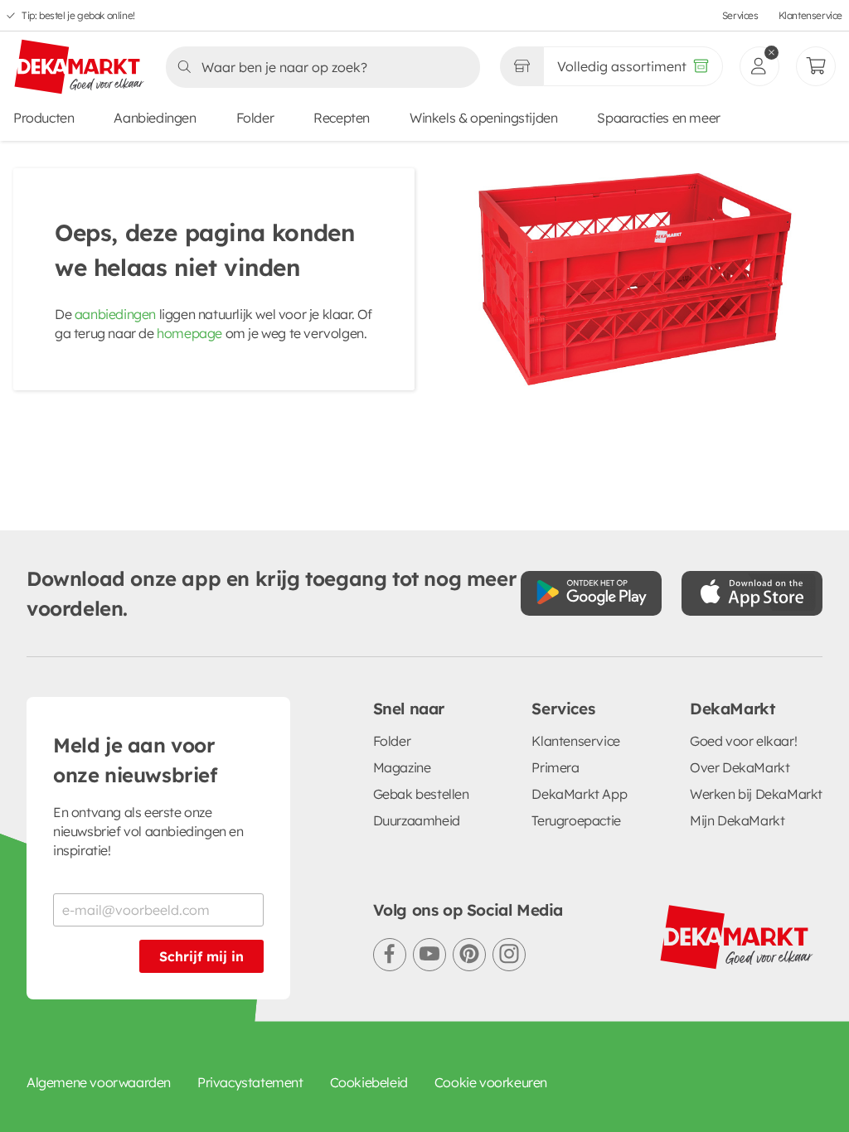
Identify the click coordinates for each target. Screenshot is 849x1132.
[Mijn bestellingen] (816, 66)
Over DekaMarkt (739, 767)
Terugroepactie (575, 820)
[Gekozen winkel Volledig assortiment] (521, 66)
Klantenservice (810, 15)
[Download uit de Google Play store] (591, 593)
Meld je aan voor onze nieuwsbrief (135, 760)
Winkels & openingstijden (483, 117)
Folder (255, 117)
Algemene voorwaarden (99, 1082)
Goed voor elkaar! (743, 741)
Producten (43, 117)
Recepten (341, 117)
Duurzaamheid (416, 820)
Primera (555, 767)
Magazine (402, 767)
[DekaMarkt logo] (79, 68)
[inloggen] (759, 66)
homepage (189, 333)
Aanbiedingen (155, 117)
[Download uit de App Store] (752, 593)
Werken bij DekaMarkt (756, 794)
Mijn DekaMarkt (737, 820)
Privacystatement (250, 1082)
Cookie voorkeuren (490, 1082)
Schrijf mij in (201, 956)
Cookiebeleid (369, 1082)
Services (740, 15)
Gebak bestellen (421, 794)
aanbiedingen (115, 314)
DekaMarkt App (579, 794)
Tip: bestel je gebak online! (78, 15)
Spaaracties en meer (658, 117)
